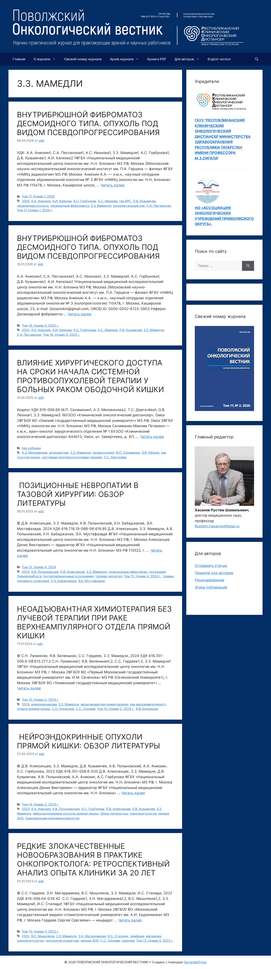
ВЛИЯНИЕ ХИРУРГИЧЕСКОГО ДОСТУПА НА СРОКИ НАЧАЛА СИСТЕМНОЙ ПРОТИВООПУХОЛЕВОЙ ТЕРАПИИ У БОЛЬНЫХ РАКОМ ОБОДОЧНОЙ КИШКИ (90, 376)
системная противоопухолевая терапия (72, 457)
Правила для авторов (214, 573)
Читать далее (112, 185)
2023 (25, 809)
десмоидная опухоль (33, 205)
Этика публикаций (211, 587)
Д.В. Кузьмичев (144, 201)
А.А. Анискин (41, 201)
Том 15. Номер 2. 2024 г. (40, 699)
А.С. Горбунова (84, 201)
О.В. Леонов (150, 452)
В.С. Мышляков (42, 936)
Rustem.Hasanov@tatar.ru (217, 526)
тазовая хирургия (108, 576)
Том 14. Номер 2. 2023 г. (40, 804)
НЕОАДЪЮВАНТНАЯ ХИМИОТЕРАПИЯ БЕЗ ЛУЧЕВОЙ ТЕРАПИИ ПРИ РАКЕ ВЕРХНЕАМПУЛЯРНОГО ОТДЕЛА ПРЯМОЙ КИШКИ (94, 622)
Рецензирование (209, 580)
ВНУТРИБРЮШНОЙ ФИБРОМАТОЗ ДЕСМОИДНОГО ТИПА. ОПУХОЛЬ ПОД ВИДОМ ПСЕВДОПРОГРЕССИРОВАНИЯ (88, 123)
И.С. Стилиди (118, 936)
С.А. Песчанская (159, 205)
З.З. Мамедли (101, 205)
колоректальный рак (129, 205)
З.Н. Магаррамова (92, 936)
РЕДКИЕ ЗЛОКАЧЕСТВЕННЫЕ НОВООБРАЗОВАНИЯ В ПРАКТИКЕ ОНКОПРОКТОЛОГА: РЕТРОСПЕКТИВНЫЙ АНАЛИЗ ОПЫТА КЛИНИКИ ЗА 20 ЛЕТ (93, 859)
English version (219, 59)
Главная (19, 59)
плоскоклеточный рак (62, 940)
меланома (153, 936)
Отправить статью (211, 566)
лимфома (137, 936)
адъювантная (59, 452)
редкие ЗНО (90, 940)
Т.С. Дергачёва (115, 457)
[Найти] (248, 266)
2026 (25, 201)
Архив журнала (121, 59)
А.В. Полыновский (44, 571)
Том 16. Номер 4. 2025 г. (40, 325)
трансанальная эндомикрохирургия (52, 818)
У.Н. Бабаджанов (63, 581)
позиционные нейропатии (128, 571)
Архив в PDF (156, 59)
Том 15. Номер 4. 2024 (39, 567)
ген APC (125, 201)
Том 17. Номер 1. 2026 (38, 196)
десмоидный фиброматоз (69, 205)
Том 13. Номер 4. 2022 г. (40, 931)
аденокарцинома (44, 704)
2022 (25, 936)
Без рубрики (31, 448)
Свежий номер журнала (82, 59)
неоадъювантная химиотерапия (104, 704)
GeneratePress (195, 962)
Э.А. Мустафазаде (91, 581)
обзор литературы (114, 813)
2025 (25, 330)
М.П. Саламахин (128, 452)
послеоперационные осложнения (68, 576)
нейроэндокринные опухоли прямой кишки (65, 813)
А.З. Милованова (34, 452)
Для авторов (184, 59)
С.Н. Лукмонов (63, 708)
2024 (25, 571)
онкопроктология (143, 813)
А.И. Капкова (62, 201)
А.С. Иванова (108, 201)
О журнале (42, 59)
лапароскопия (103, 452)
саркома (128, 940)
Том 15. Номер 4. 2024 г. (142, 576)
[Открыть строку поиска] (257, 59)
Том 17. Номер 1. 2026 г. (35, 210)
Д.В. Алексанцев (72, 571)
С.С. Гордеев (85, 708)
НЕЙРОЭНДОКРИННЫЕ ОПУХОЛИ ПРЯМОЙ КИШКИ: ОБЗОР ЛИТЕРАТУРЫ (88, 741)
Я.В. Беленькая (147, 708)
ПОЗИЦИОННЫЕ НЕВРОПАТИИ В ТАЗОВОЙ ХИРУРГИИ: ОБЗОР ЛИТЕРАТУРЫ (77, 494)
